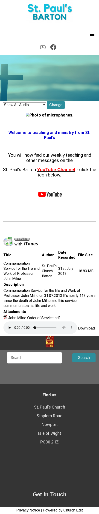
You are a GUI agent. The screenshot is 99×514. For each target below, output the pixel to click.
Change (55, 105)
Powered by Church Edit (63, 510)
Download (86, 328)
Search (84, 358)
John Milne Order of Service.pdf (34, 318)
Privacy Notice (28, 510)
